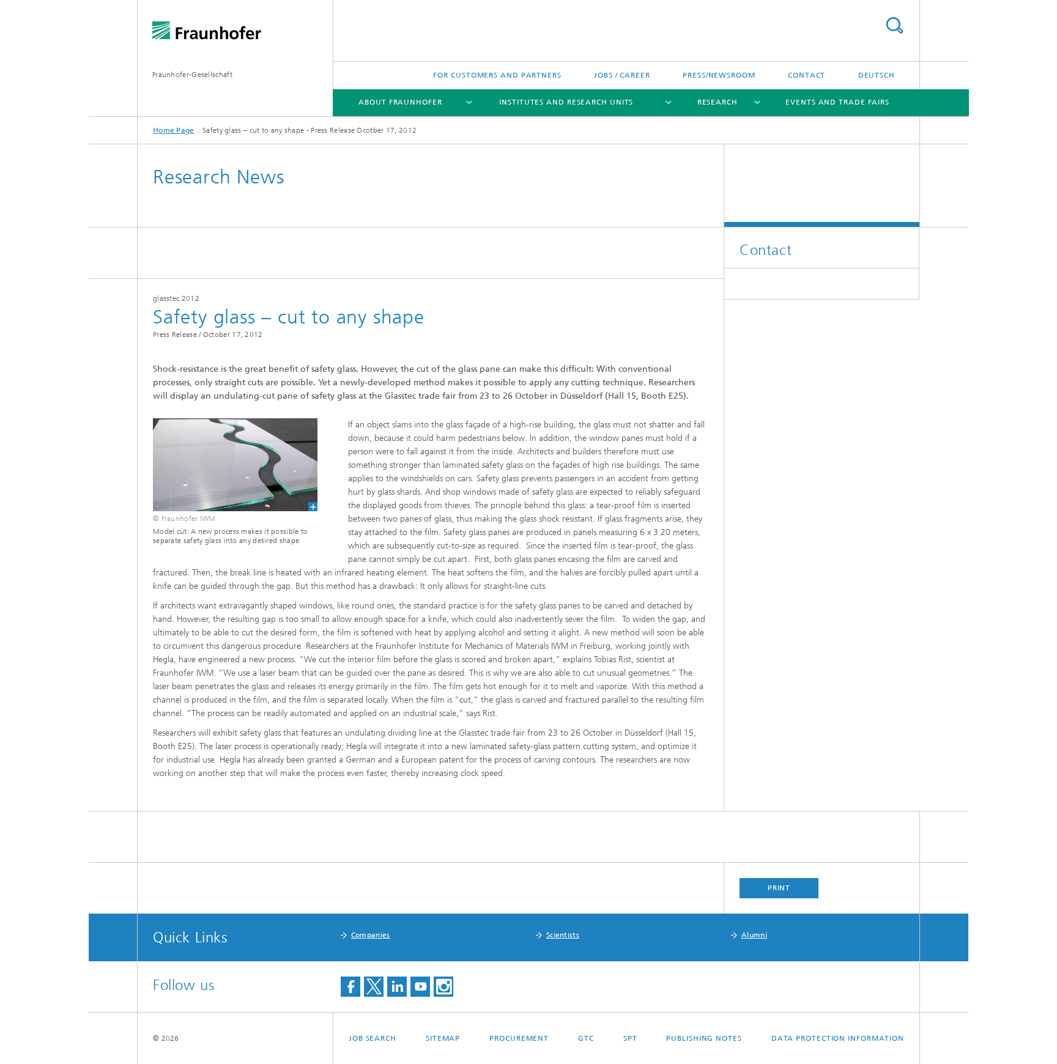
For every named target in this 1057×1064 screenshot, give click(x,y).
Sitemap (443, 1038)
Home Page (174, 130)
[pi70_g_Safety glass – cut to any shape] (227, 464)
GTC (586, 1038)
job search (372, 1038)
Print (779, 888)
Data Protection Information (837, 1038)
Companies (370, 935)
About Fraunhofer (400, 102)
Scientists (562, 935)
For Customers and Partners (497, 75)
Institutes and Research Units (566, 102)
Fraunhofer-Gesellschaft (192, 74)
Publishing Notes (703, 1038)
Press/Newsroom (719, 75)
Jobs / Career (622, 75)
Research (717, 102)
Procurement (519, 1038)
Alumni (754, 935)
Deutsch (876, 75)
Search (894, 25)
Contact (806, 75)
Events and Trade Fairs (837, 102)
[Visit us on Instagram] (443, 987)
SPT (630, 1038)
